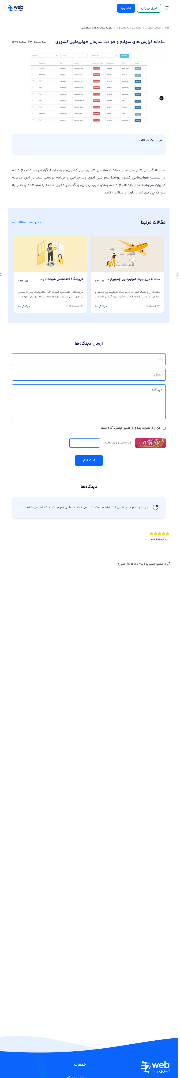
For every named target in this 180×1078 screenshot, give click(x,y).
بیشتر (102, 306)
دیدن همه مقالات (28, 222)
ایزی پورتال (149, 8)
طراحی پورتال (153, 28)
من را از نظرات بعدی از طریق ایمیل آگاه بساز (131, 428)
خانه (167, 28)
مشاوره (126, 8)
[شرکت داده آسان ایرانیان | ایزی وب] (15, 8)
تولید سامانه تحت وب (129, 28)
